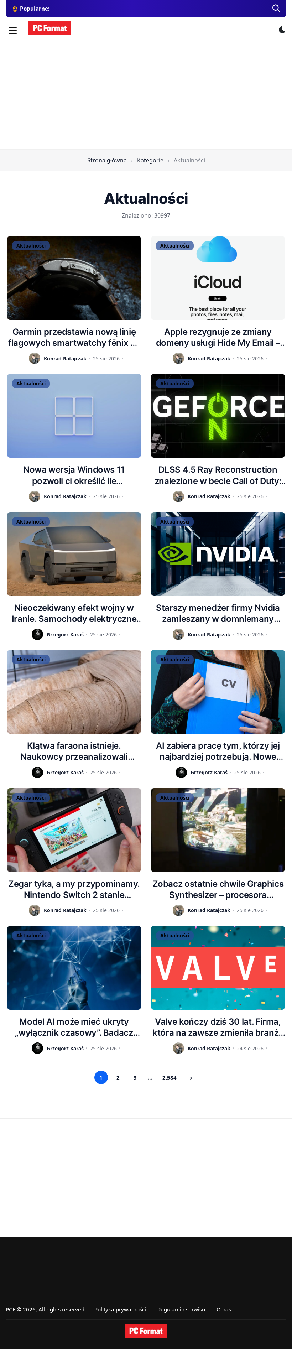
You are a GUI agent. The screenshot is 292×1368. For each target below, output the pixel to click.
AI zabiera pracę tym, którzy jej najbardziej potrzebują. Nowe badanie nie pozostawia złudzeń (218, 751)
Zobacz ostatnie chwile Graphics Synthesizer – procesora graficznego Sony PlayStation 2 (218, 889)
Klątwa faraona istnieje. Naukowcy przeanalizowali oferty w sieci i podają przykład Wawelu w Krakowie (74, 751)
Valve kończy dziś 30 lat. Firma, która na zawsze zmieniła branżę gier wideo (217, 1027)
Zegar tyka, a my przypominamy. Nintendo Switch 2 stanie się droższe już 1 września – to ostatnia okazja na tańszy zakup (74, 889)
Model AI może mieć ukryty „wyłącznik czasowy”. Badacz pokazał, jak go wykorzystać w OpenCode (74, 1027)
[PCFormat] (146, 1331)
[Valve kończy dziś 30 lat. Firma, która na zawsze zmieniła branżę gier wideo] (218, 968)
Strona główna (107, 160)
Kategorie (150, 160)
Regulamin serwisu (181, 1309)
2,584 (169, 1077)
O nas (224, 1309)
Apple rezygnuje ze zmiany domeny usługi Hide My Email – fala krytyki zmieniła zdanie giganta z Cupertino (218, 337)
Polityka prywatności (120, 1309)
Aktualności (31, 245)
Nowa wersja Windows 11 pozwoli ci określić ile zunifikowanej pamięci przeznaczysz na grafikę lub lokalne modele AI (74, 475)
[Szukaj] (276, 8)
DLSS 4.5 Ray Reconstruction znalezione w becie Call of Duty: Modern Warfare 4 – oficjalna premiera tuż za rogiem (218, 475)
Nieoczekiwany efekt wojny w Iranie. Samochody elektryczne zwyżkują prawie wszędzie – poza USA (74, 613)
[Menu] (13, 31)
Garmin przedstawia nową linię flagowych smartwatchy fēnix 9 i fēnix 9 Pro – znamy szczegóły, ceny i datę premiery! (74, 337)
